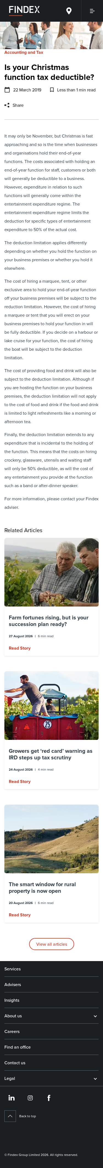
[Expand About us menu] (95, 1015)
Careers (12, 1031)
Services (12, 969)
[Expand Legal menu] (95, 1078)
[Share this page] (6, 105)
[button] (51, 597)
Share (18, 105)
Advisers (12, 984)
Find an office (17, 1047)
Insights (11, 1000)
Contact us (14, 1063)
